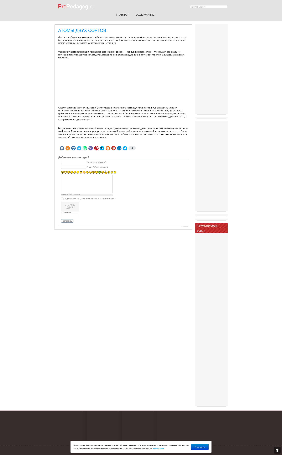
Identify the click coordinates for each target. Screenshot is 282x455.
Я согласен (200, 446)
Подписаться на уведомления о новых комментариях (90, 199)
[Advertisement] (123, 85)
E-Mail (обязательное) (97, 167)
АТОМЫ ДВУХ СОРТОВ (82, 30)
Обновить (67, 212)
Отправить (67, 221)
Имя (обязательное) (96, 162)
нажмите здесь (158, 448)
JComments (185, 226)
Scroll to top (277, 450)
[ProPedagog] (77, 11)
